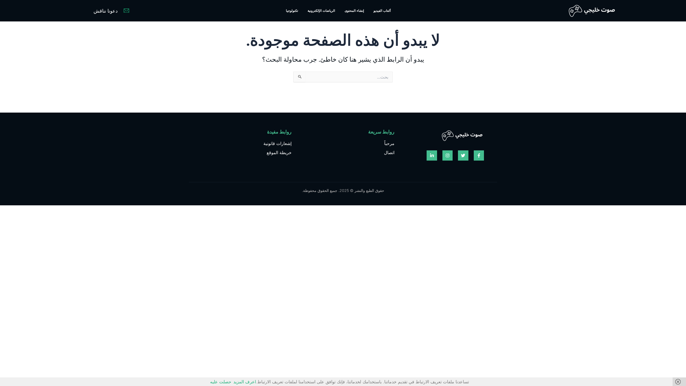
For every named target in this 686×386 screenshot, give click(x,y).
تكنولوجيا (292, 11)
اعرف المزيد (244, 381)
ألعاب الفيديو (382, 11)
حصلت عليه (220, 381)
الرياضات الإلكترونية (321, 11)
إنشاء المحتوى (354, 11)
